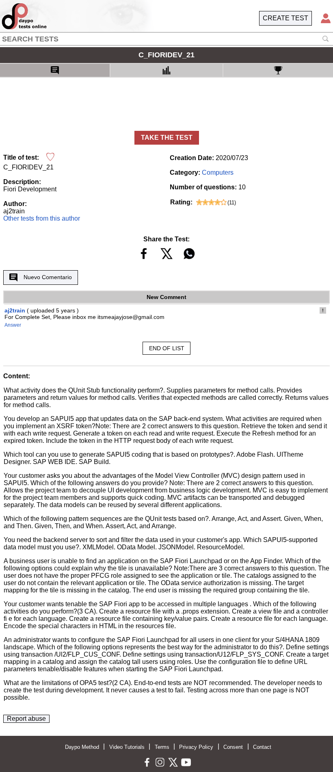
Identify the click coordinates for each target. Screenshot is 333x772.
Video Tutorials (127, 747)
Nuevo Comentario (48, 277)
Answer (12, 325)
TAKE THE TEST (166, 137)
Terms (162, 747)
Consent (233, 747)
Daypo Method (82, 747)
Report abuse (26, 718)
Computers (218, 172)
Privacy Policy (196, 747)
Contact (262, 747)
